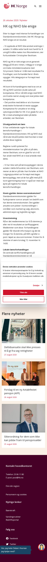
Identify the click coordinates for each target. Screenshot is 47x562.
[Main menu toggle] (40, 6)
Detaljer (36, 285)
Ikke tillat (23, 299)
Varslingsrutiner (13, 516)
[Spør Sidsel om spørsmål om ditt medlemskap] (41, 547)
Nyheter (23, 20)
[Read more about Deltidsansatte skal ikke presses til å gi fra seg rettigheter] (23, 331)
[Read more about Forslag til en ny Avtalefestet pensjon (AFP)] (23, 373)
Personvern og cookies (16, 494)
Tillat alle (23, 292)
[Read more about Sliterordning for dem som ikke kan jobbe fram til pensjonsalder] (23, 418)
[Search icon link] (35, 6)
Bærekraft (10, 510)
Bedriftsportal (12, 520)
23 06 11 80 (19, 474)
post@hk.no (18, 477)
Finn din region (12, 486)
